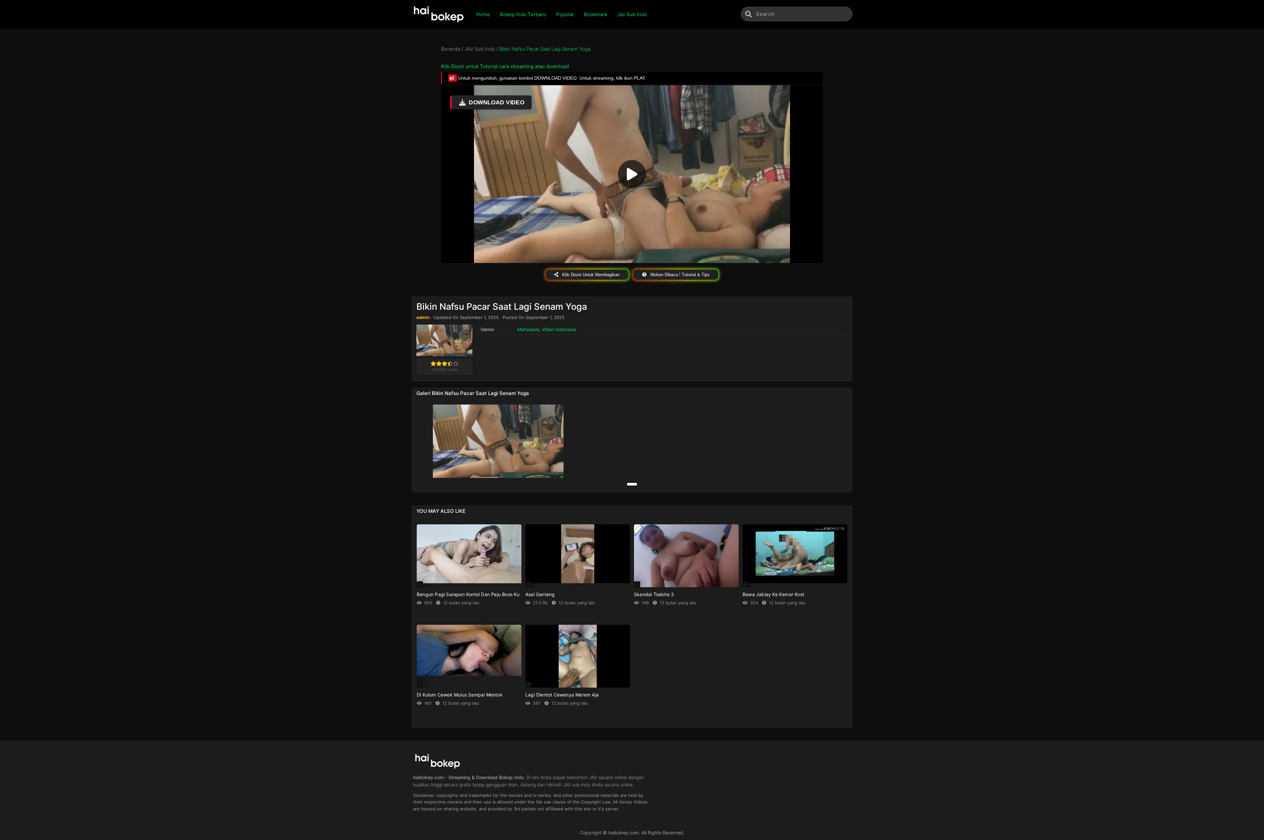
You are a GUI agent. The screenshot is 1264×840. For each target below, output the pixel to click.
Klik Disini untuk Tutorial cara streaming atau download (505, 66)
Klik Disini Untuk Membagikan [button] (590, 274)
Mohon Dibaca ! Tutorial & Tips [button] (679, 274)
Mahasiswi (528, 329)
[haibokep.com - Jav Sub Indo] (438, 14)
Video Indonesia (559, 329)
